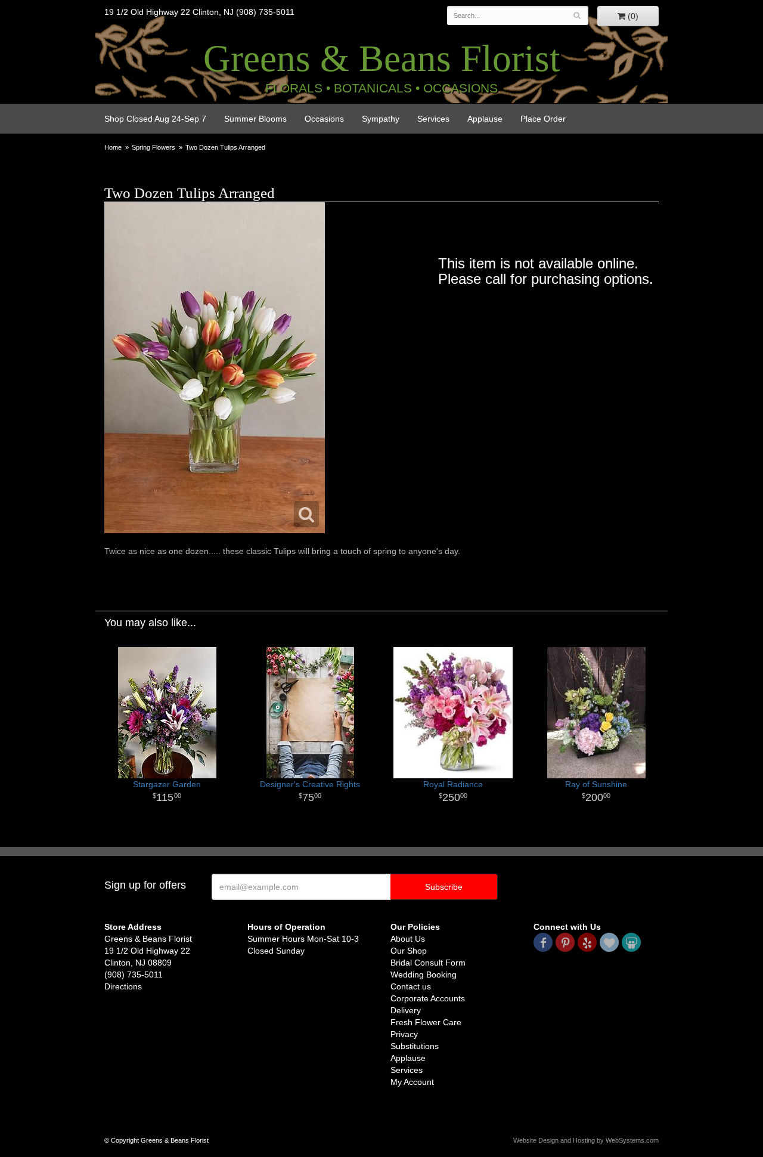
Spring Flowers (153, 147)
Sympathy (380, 118)
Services (433, 118)
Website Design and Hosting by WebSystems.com (586, 1140)
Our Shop (408, 950)
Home (113, 147)
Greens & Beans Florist (381, 58)
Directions (123, 986)
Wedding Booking (423, 974)
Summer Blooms (255, 118)
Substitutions (414, 1046)
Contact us (410, 986)
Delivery (405, 1010)
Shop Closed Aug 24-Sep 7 (155, 118)
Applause (485, 118)
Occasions (324, 118)
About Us (407, 938)
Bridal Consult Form (428, 962)
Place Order (543, 118)
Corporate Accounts (427, 998)
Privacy (404, 1034)
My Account (412, 1082)
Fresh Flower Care (425, 1022)
